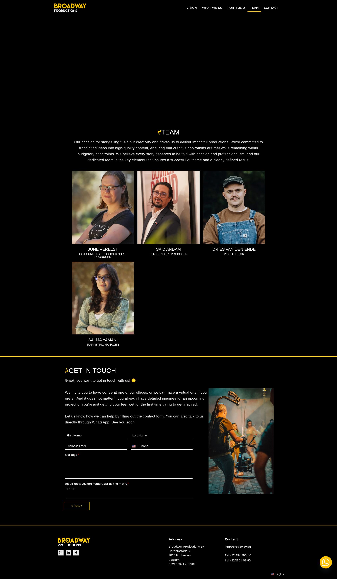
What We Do (212, 7)
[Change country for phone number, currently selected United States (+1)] (134, 446)
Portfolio (236, 7)
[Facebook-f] (76, 552)
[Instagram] (61, 552)
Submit (76, 506)
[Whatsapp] (326, 562)
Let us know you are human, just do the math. (97, 484)
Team (254, 7)
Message (72, 455)
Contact (271, 7)
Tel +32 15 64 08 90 (238, 560)
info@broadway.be (238, 547)
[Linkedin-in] (68, 552)
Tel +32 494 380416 (238, 555)
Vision (192, 7)
